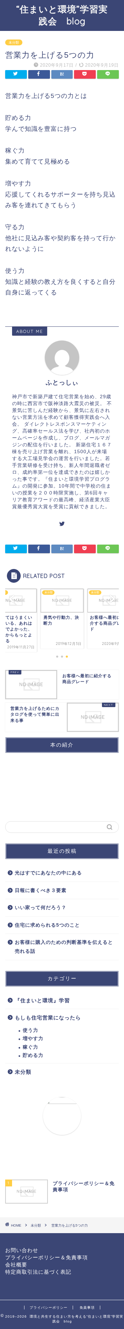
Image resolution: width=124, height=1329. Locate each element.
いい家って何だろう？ (40, 907)
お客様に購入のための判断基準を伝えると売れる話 (64, 947)
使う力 (30, 1030)
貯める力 (33, 1055)
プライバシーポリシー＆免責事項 (46, 1257)
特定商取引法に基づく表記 (38, 1272)
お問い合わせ (21, 1250)
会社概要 (16, 1264)
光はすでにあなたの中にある (48, 872)
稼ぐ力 (30, 1047)
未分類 (14, 42)
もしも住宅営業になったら (48, 1017)
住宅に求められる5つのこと (47, 925)
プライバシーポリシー (49, 1307)
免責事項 (87, 1307)
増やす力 (33, 1038)
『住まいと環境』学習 (42, 1000)
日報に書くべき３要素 (40, 890)
